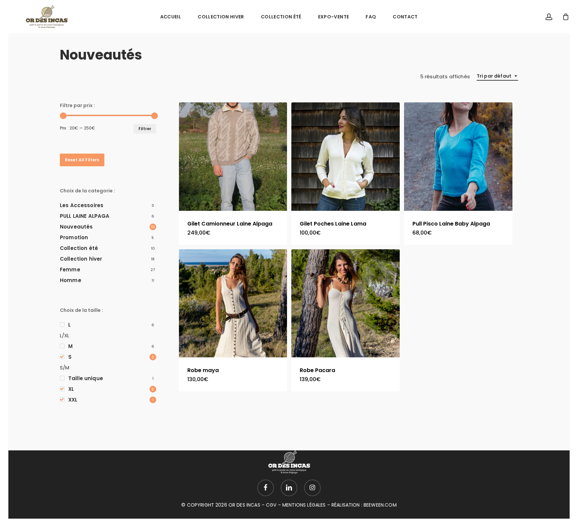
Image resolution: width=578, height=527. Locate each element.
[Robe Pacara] (345, 303)
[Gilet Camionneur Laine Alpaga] (233, 156)
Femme (70, 269)
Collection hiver (81, 258)
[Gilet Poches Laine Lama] (345, 156)
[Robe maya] (233, 303)
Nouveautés (76, 226)
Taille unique (85, 378)
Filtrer (144, 128)
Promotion (74, 237)
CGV (271, 505)
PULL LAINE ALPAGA (85, 215)
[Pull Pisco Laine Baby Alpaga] (458, 156)
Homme (70, 280)
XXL (72, 399)
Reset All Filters (82, 160)
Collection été (79, 248)
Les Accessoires (81, 205)
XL (71, 388)
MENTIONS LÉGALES (303, 505)
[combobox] (497, 76)
